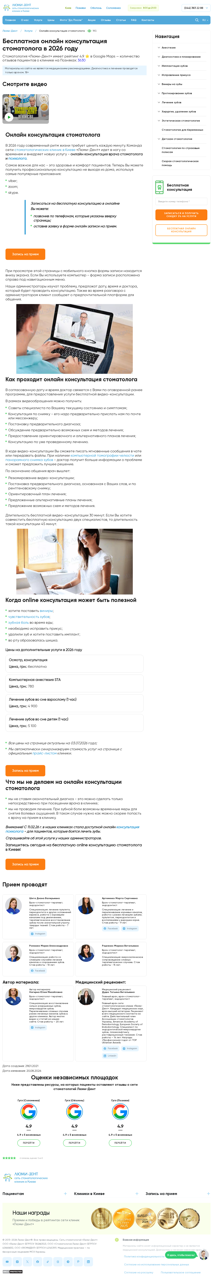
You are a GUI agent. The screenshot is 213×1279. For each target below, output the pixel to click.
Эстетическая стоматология (181, 120)
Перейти (29, 1143)
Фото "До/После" (71, 20)
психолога (17, 158)
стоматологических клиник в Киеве (45, 150)
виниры (46, 611)
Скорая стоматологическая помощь (180, 163)
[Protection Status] (50, 1272)
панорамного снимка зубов (29, 460)
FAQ (133, 20)
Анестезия (169, 47)
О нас (25, 20)
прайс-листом (44, 753)
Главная (10, 20)
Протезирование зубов (177, 93)
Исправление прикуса (176, 75)
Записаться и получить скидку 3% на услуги (181, 215)
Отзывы (106, 20)
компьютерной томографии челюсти (102, 455)
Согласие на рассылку (138, 1272)
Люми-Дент (10, 30)
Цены (51, 20)
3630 (82, 60)
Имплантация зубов (175, 65)
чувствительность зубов (28, 617)
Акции (92, 20)
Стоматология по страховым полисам (181, 150)
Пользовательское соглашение (181, 1272)
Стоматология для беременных (182, 129)
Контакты (148, 20)
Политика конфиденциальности (144, 1256)
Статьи (121, 20)
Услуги (38, 20)
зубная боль (18, 622)
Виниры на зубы (172, 84)
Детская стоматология (177, 138)
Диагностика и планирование (181, 56)
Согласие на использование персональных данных (156, 1264)
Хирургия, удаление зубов (179, 111)
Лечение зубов (171, 102)
